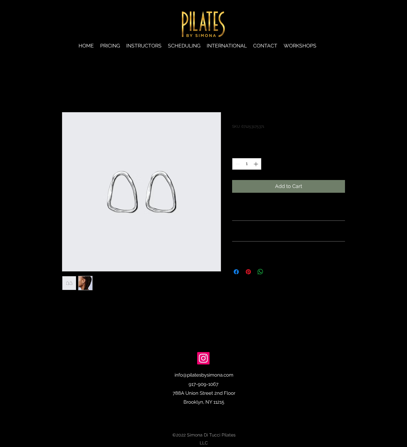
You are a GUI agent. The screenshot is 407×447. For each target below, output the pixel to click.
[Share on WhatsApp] (260, 272)
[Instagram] (203, 358)
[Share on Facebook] (236, 272)
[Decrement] (237, 163)
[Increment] (256, 163)
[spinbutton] (246, 163)
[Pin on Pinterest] (248, 272)
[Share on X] (272, 272)
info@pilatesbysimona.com (204, 375)
